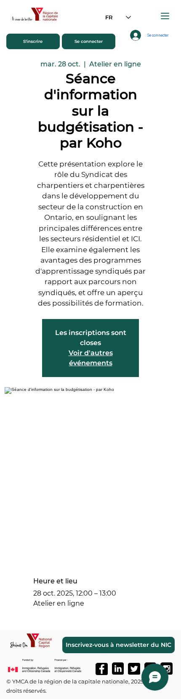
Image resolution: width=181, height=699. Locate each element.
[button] (33, 41)
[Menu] (165, 15)
